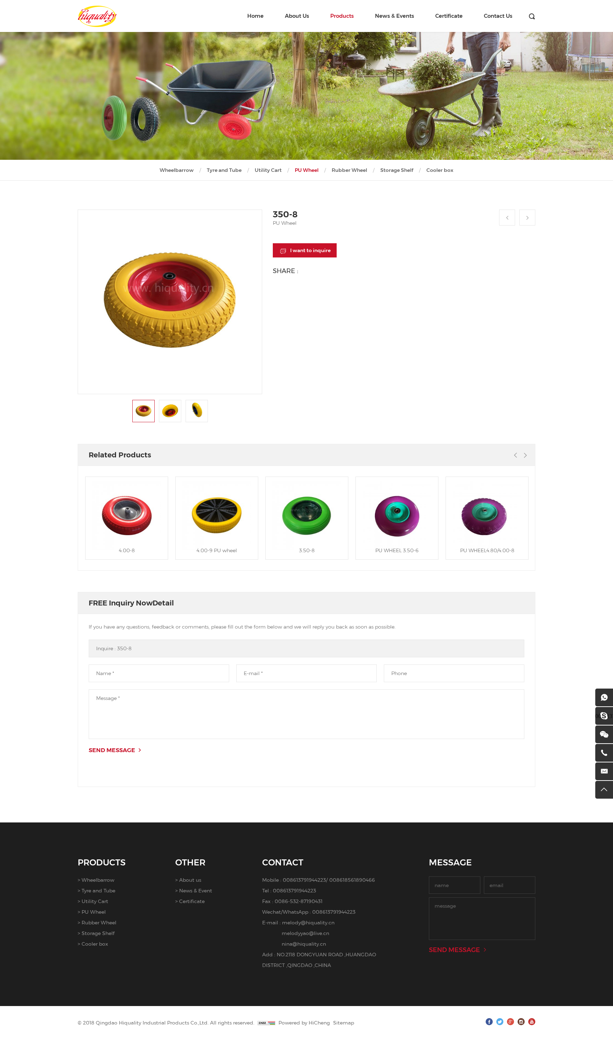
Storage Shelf (396, 170)
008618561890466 (352, 880)
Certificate (449, 16)
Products (342, 16)
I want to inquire (310, 250)
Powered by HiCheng (304, 1022)
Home (255, 16)
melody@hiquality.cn (308, 922)
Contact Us (498, 16)
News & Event (195, 890)
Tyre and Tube (224, 170)
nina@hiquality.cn (304, 943)
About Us (297, 16)
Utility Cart (268, 170)
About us (190, 880)
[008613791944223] (604, 697)
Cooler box (439, 170)
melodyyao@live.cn (305, 933)
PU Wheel (307, 170)
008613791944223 (304, 880)
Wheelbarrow (177, 170)
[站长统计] (266, 1022)
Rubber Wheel (349, 170)
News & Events (394, 16)
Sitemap (343, 1022)
